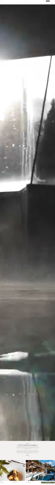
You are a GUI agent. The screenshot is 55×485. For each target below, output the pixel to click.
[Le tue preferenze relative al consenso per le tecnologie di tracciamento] (53, 483)
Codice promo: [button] (47, 484)
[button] (7, 482)
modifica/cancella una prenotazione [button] (52, 484)
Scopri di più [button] (27, 455)
